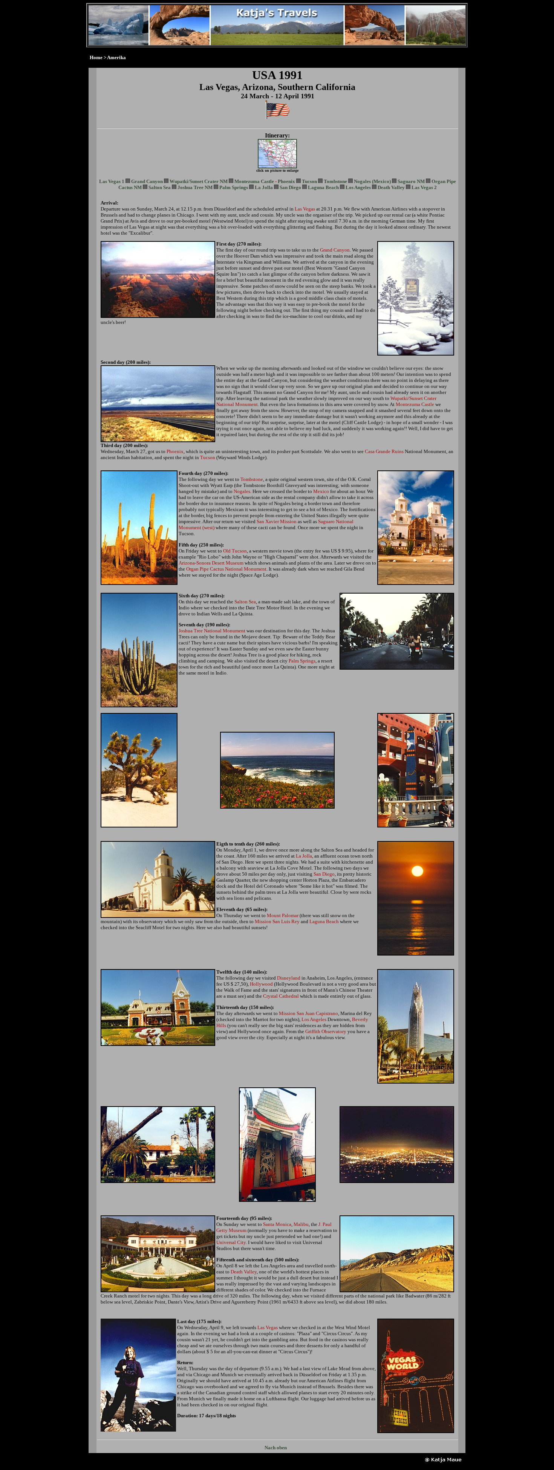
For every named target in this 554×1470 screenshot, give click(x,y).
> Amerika (115, 57)
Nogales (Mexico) (372, 181)
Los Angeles (358, 187)
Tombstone (335, 181)
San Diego (290, 187)
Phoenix (286, 181)
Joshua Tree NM (195, 187)
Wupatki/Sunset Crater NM (199, 181)
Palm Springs (233, 187)
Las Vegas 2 (424, 187)
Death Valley (391, 187)
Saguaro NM (411, 181)
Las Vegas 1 (111, 181)
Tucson (309, 181)
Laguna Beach (323, 187)
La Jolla (264, 187)
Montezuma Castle (254, 181)
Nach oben (276, 1447)
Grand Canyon (147, 181)
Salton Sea (159, 187)
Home (96, 57)
